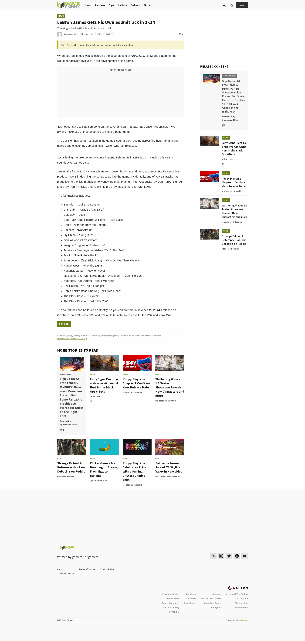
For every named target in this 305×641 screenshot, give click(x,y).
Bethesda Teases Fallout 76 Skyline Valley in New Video (169, 467)
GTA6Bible (174, 611)
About (60, 569)
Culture (122, 5)
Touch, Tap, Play (171, 607)
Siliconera (191, 598)
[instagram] (221, 556)
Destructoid (242, 598)
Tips (111, 5)
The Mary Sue (241, 603)
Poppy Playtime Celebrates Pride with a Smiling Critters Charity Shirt (134, 471)
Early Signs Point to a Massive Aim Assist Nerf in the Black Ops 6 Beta (104, 385)
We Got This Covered (211, 598)
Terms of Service (87, 569)
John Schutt (96, 396)
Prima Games (172, 598)
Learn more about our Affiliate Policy (72, 338)
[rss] (213, 556)
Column (135, 5)
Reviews (100, 5)
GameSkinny (190, 603)
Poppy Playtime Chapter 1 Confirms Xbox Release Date (136, 383)
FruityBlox (216, 607)
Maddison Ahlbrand (165, 400)
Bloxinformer (241, 607)
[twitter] (229, 556)
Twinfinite (191, 594)
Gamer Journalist (170, 603)
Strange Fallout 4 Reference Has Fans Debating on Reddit (71, 467)
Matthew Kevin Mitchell (167, 476)
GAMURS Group (242, 620)
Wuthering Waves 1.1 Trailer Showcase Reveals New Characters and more (169, 387)
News (88, 5)
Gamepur (216, 594)
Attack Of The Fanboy (237, 594)
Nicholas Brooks (65, 476)
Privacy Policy (107, 569)
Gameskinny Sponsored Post (68, 423)
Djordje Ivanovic (98, 480)
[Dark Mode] (232, 5)
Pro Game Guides (170, 594)
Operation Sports (212, 603)
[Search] (224, 5)
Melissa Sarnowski (132, 392)
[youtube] (244, 556)
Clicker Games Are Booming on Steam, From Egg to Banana (104, 469)
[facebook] (237, 556)
